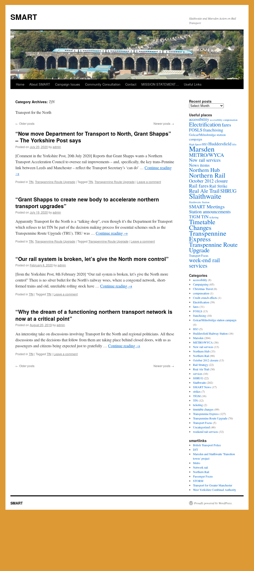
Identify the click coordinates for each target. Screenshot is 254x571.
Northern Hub (204, 169)
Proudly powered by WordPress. (213, 503)
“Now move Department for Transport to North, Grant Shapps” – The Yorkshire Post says (93, 137)
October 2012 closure (208, 181)
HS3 (195, 329)
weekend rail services (205, 432)
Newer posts (164, 123)
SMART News (202, 387)
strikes (197, 391)
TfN (31, 182)
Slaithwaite (205, 196)
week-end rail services (204, 262)
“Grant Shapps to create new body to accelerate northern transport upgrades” (87, 202)
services (197, 374)
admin (57, 147)
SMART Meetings (207, 206)
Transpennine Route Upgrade (55, 182)
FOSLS (195, 130)
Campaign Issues (67, 84)
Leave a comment (149, 182)
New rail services (205, 160)
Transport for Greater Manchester (212, 485)
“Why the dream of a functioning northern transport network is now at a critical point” (93, 315)
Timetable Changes (202, 224)
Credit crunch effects (205, 298)
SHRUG (228, 191)
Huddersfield (219, 144)
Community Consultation (102, 84)
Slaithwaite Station (199, 202)
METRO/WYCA (206, 154)
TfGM (194, 217)
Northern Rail (207, 175)
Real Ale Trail (204, 190)
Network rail (200, 467)
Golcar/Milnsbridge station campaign (214, 320)
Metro (196, 463)
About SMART (39, 84)
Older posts (24, 123)
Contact (130, 84)
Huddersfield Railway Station (210, 333)
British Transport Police (207, 445)
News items (199, 165)
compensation (230, 120)
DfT (195, 449)
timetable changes (203, 409)
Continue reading (112, 233)
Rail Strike (218, 186)
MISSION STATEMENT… (160, 84)
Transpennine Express (207, 235)
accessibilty (216, 120)
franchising (213, 130)
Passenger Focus (203, 476)
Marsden (202, 149)
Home (20, 84)
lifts (234, 144)
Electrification (205, 124)
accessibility (199, 119)
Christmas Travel (203, 289)
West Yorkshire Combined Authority (214, 490)
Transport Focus (198, 255)
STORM (198, 481)
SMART (23, 16)
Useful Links (193, 84)
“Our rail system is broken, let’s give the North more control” (92, 258)
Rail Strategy (200, 365)
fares (226, 125)
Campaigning (201, 284)
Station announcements (210, 212)
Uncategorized (201, 427)
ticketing (198, 405)
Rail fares (199, 185)
